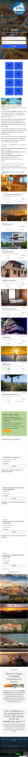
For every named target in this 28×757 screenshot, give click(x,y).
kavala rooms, (15, 310)
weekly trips (7, 367)
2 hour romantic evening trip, (11, 366)
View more (19, 752)
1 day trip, (4, 366)
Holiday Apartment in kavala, (13, 196)
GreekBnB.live (12, 172)
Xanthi (24, 341)
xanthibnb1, (4, 339)
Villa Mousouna (6, 224)
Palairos (24, 255)
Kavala (24, 199)
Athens (3, 601)
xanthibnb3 (13, 339)
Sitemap (20, 739)
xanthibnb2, (9, 339)
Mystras (24, 283)
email (13, 727)
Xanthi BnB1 (6, 337)
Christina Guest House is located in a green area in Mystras (13, 281)
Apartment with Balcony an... (13, 194)
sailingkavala (6, 364)
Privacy (14, 740)
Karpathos (24, 226)
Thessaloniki (4, 664)
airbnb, (3, 196)
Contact (3, 739)
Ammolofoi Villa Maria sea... (10, 394)
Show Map (21, 201)
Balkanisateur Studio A (8, 309)
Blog (7, 739)
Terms (24, 739)
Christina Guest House (8, 280)
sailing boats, (19, 366)
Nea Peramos (5, 646)
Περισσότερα (7, 430)
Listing (14, 588)
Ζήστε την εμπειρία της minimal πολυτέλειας (10, 253)
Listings (14, 611)
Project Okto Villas (7, 252)
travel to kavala (7, 197)
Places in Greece (13, 739)
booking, (6, 196)
